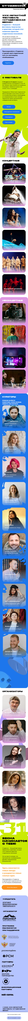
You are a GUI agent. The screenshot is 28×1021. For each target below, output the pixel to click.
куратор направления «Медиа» (13, 629)
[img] (14, 417)
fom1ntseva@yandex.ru (10, 817)
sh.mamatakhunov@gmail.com (11, 741)
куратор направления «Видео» (13, 654)
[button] (8, 107)
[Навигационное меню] (24, 3)
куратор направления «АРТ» (12, 603)
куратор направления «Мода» (13, 527)
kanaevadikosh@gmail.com (10, 765)
